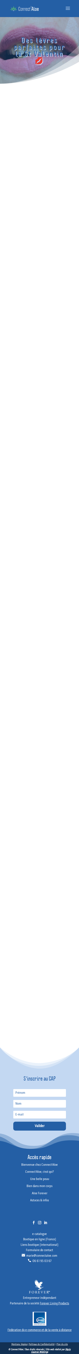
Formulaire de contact (39, 1250)
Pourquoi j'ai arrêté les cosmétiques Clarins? (26, 877)
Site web (39, 744)
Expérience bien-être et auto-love (21, 952)
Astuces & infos (11, 1008)
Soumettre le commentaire (18, 775)
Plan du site (62, 1344)
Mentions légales (19, 1344)
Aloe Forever (9, 1001)
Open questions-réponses (17, 945)
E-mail (39, 727)
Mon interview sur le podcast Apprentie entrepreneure (32, 899)
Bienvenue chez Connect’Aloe (19, 973)
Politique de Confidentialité (42, 1344)
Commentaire (39, 666)
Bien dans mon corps (14, 994)
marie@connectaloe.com (39, 1256)
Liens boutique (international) (39, 1245)
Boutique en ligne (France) (39, 1239)
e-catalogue (39, 1234)
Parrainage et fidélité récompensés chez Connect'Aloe (32, 893)
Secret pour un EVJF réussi (17, 888)
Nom (39, 709)
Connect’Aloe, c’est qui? (15, 980)
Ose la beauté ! (11, 938)
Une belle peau (11, 987)
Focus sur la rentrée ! (14, 931)
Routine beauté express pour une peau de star (28, 882)
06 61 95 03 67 (39, 1261)
